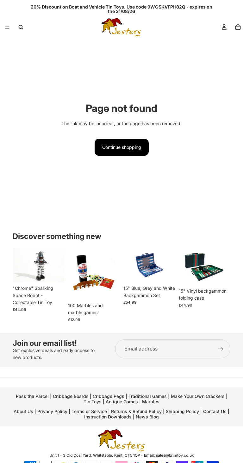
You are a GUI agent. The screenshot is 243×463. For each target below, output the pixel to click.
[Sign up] (220, 349)
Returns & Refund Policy (137, 411)
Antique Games (122, 401)
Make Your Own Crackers (198, 396)
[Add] (54, 272)
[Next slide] (57, 265)
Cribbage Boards (71, 396)
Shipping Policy (182, 411)
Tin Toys (93, 401)
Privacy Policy (52, 411)
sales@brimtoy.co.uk (175, 455)
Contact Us (215, 411)
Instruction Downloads (108, 416)
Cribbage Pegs (108, 396)
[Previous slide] (20, 265)
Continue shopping (121, 147)
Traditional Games (147, 396)
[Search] (21, 27)
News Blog (147, 416)
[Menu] (7, 27)
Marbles (150, 401)
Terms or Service (89, 411)
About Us (23, 411)
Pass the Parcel (32, 396)
